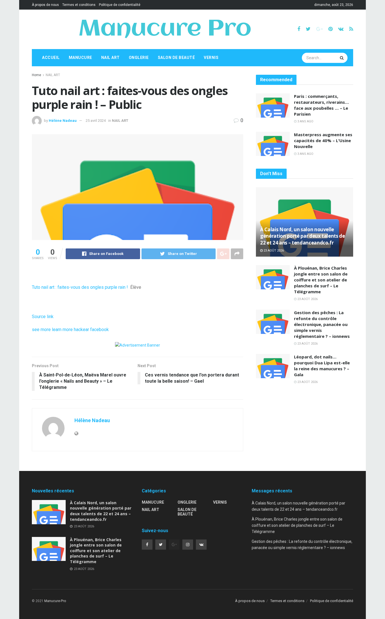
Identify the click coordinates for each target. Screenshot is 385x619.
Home (36, 75)
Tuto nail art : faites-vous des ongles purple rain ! (80, 287)
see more (41, 329)
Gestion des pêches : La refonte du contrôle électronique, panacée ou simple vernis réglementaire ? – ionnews (322, 324)
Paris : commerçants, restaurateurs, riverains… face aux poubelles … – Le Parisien (321, 105)
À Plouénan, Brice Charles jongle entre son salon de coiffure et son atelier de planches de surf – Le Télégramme (321, 279)
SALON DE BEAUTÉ (176, 57)
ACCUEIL (51, 57)
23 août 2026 (273, 250)
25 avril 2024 (96, 120)
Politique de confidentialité (119, 5)
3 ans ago (305, 121)
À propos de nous (45, 5)
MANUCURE (80, 57)
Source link (43, 316)
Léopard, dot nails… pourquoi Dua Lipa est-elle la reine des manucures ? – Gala (322, 365)
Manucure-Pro (55, 601)
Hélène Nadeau (63, 120)
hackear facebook (91, 329)
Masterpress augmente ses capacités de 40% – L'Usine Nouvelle (323, 140)
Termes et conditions (79, 5)
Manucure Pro (164, 29)
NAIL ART (110, 57)
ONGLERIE (139, 57)
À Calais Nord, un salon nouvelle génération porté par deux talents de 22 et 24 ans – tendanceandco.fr (302, 236)
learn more (62, 329)
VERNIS (211, 57)
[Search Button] (342, 58)
